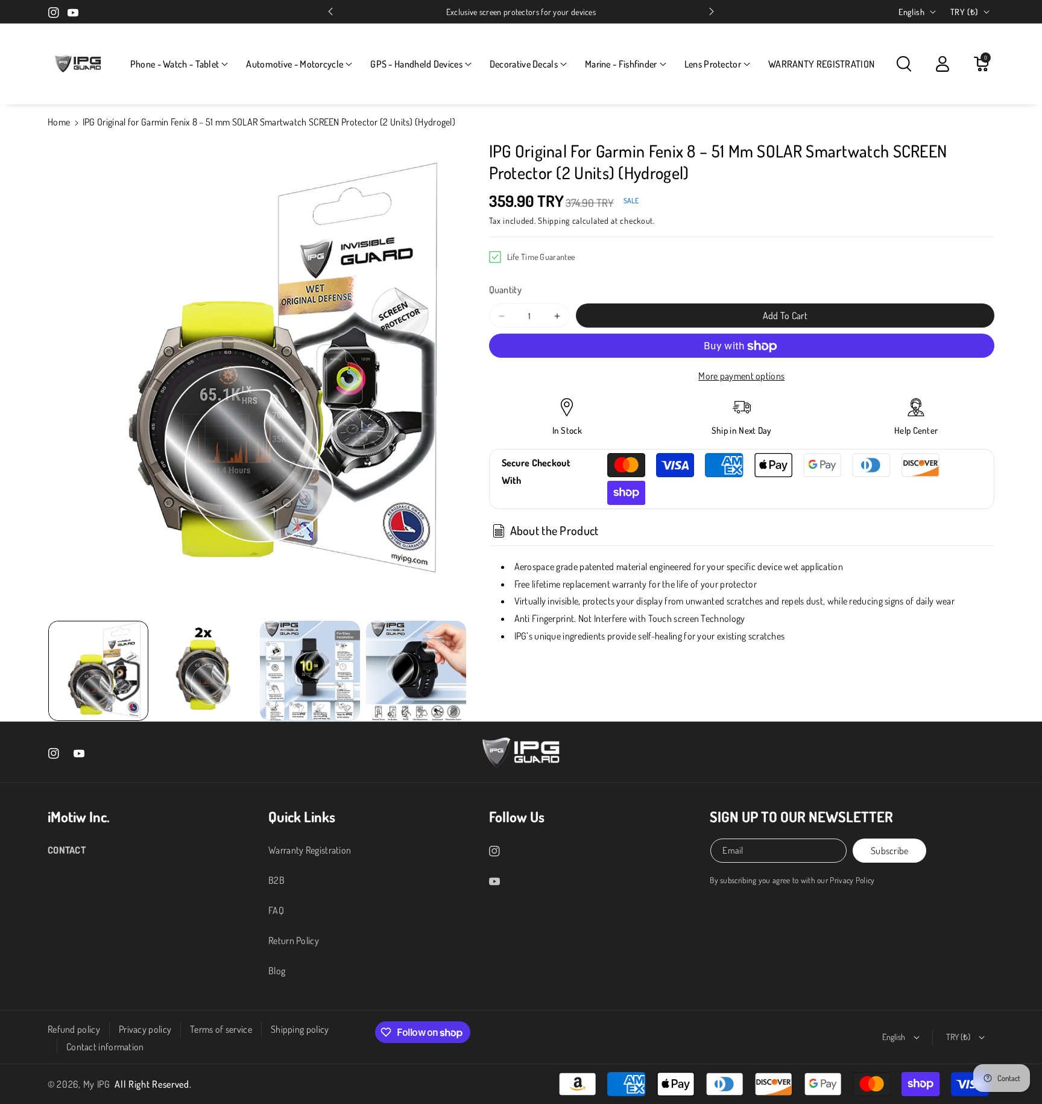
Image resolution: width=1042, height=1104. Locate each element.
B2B (276, 880)
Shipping (554, 220)
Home (59, 122)
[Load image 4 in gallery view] (416, 671)
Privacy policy (145, 1029)
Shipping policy (300, 1029)
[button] (179, 64)
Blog (276, 971)
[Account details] (942, 64)
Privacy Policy (852, 880)
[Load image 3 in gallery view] (310, 671)
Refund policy (74, 1029)
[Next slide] (711, 11)
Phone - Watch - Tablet (174, 64)
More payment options (741, 376)
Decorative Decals (524, 64)
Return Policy (293, 940)
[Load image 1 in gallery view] (98, 671)
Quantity (505, 290)
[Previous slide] (330, 11)
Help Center (916, 431)
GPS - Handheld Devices (416, 64)
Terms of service (221, 1029)
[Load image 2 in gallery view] (204, 671)
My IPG (96, 1084)
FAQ (276, 910)
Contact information (105, 1047)
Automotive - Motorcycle (294, 64)
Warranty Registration (309, 850)
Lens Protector (712, 64)
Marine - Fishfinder (621, 64)
